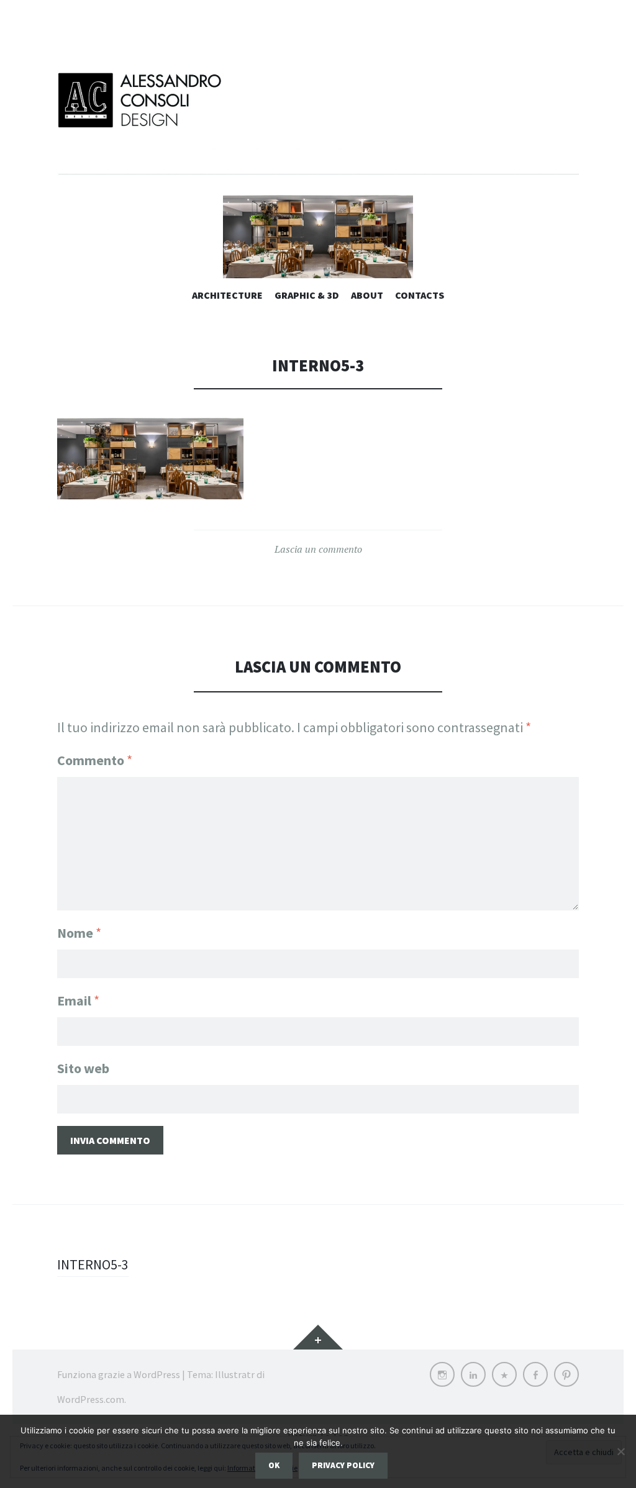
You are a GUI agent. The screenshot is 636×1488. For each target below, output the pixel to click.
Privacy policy (343, 1465)
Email (78, 1000)
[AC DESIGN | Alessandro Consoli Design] (318, 121)
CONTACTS (419, 295)
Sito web (83, 1068)
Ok (273, 1465)
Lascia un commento (318, 549)
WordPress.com (90, 1399)
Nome (79, 932)
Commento (94, 760)
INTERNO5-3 (93, 1264)
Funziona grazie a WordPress (118, 1374)
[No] (620, 1451)
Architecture (227, 295)
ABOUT (367, 295)
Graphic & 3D (307, 295)
